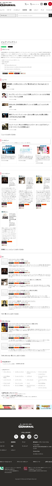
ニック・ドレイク (7, 379)
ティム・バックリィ (19, 376)
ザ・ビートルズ (7, 383)
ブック (42, 10)
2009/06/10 (25, 292)
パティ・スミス (30, 379)
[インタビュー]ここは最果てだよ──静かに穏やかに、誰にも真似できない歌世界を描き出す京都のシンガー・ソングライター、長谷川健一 (25, 156)
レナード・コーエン (42, 387)
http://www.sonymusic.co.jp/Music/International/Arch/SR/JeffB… (18, 67)
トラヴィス (29, 376)
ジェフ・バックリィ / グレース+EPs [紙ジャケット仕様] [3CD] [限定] (22, 290)
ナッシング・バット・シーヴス (42, 377)
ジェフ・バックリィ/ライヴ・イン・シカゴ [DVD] (18, 334)
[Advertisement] (26, 30)
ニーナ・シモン (18, 379)
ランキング (49, 10)
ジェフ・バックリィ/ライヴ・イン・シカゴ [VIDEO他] (19, 344)
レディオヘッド (41, 385)
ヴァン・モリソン (7, 371)
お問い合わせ (48, 461)
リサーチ (9, 10)
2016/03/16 (11, 185)
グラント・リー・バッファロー (31, 372)
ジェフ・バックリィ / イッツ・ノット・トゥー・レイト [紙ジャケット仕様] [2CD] (29, 180)
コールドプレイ (41, 374)
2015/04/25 (28, 187)
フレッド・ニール (19, 383)
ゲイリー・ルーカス (42, 371)
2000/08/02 (23, 336)
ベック (28, 383)
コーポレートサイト (38, 453)
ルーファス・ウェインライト (31, 386)
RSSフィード (36, 461)
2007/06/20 (46, 187)
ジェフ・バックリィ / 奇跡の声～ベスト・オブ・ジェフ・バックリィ (47, 180)
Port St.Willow (41, 383)
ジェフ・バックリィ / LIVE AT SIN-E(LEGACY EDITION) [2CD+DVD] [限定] (12, 217)
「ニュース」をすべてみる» (8, 134)
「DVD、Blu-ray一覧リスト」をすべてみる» (13, 355)
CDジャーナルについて (6, 461)
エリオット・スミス (19, 371)
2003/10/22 (11, 225)
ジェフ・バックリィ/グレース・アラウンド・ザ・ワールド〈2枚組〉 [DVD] (23, 323)
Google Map (36, 451)
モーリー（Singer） (19, 385)
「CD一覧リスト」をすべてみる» (10, 314)
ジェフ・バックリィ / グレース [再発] (16, 259)
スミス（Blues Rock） (7, 377)
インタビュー (17, 10)
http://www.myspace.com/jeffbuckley (12, 69)
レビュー (36, 10)
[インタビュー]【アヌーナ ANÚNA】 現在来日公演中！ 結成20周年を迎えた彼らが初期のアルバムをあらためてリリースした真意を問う (8, 156)
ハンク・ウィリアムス (42, 380)
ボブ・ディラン (7, 385)
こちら (16, 393)
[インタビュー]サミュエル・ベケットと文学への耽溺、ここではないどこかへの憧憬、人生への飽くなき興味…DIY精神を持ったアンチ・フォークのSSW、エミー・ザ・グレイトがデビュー (43, 158)
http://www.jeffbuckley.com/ (10, 65)
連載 (30, 10)
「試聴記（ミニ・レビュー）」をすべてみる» (12, 249)
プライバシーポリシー (22, 461)
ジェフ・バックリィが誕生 (9, 363)
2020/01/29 (23, 261)
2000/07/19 (17, 345)
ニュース (2, 10)
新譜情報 (25, 10)
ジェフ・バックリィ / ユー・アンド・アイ (12, 179)
